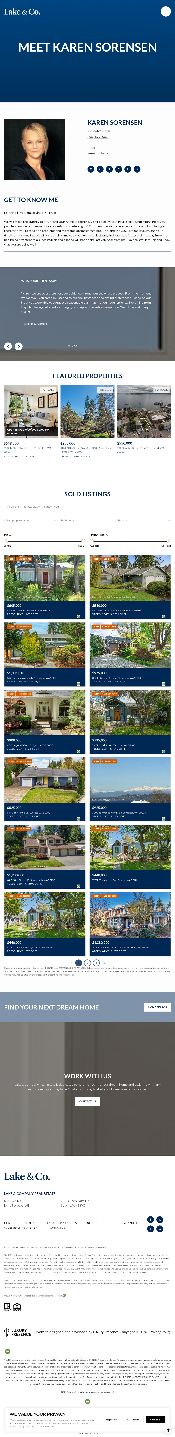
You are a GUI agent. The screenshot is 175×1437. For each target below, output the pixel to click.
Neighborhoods (99, 1223)
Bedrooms (124, 520)
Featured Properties (61, 1223)
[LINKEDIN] (100, 169)
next (19, 346)
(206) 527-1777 (13, 1201)
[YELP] (127, 169)
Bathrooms (68, 520)
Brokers (29, 1223)
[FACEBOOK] (109, 169)
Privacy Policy (160, 1332)
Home (8, 1223)
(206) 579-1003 (98, 136)
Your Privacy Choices (87, 1433)
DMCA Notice (130, 1223)
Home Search (157, 1007)
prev (8, 346)
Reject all (111, 1419)
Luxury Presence (106, 1332)
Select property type (16, 520)
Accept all (155, 1419)
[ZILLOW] (118, 169)
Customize (133, 1419)
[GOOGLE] (91, 169)
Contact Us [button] (87, 1101)
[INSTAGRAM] (137, 169)
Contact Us (57, 1227)
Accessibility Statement (21, 1227)
